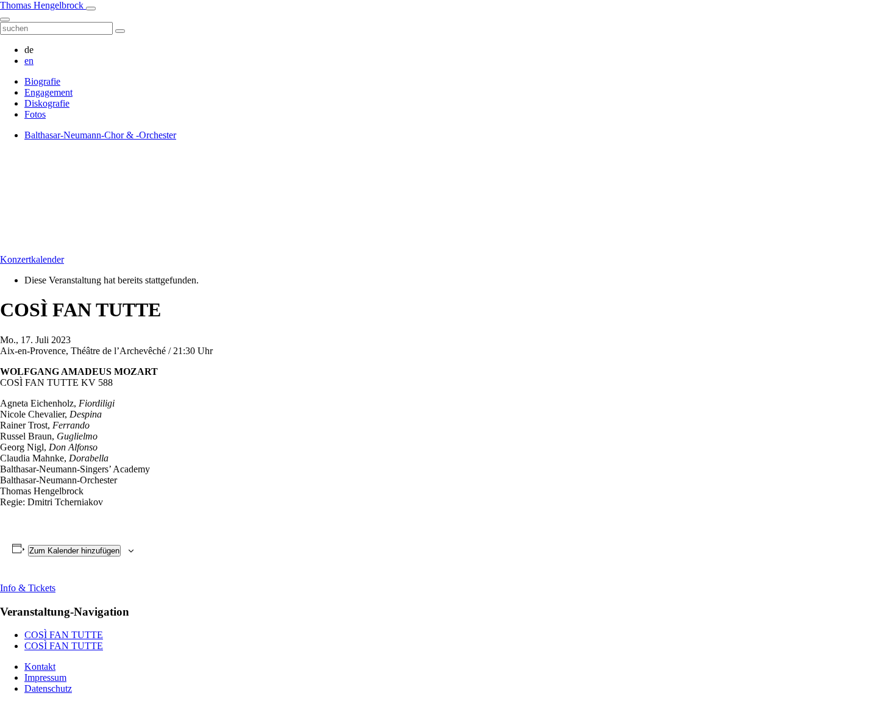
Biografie (42, 81)
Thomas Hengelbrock (43, 5)
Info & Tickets (27, 588)
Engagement (48, 92)
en (29, 60)
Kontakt (39, 666)
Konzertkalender (32, 259)
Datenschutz (48, 688)
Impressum (45, 677)
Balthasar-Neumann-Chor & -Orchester (100, 135)
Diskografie (46, 103)
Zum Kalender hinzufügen (74, 550)
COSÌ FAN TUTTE (63, 635)
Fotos (35, 114)
